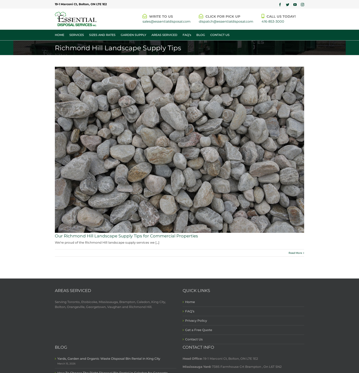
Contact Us (194, 339)
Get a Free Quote (198, 330)
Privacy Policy (196, 321)
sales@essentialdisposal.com (167, 21)
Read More (295, 252)
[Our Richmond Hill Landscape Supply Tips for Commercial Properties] (179, 150)
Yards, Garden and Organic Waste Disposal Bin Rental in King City (108, 359)
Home (190, 302)
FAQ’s (189, 311)
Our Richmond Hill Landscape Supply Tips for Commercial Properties (126, 235)
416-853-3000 (273, 21)
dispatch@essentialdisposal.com (226, 21)
